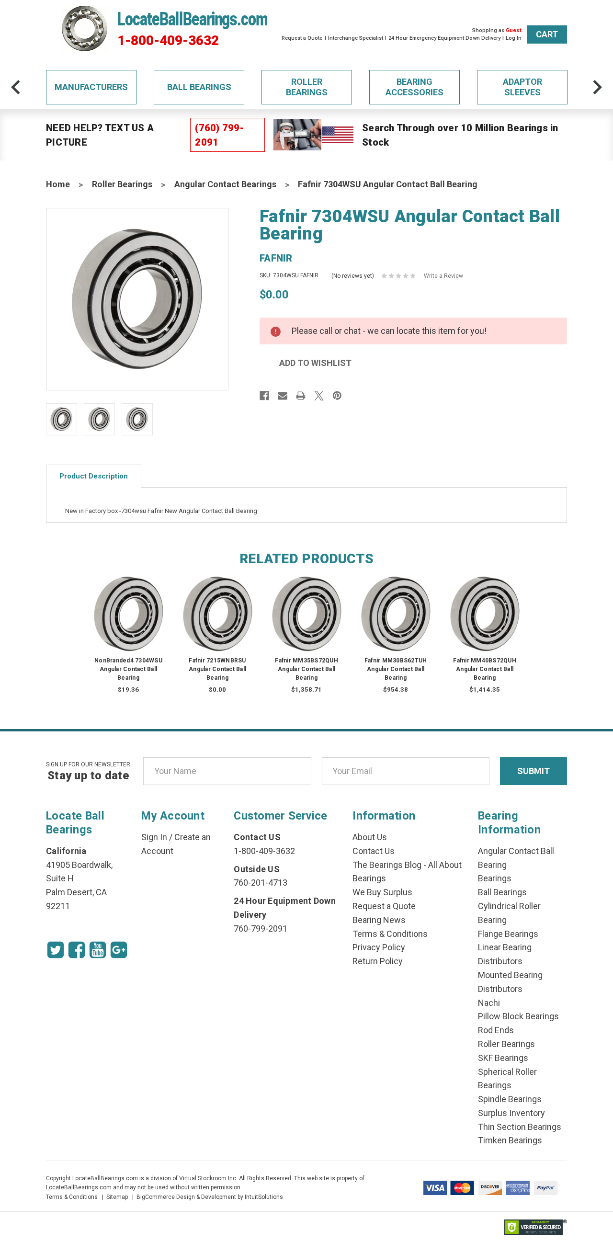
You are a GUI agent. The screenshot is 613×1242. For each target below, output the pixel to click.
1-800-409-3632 (168, 40)
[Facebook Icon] (76, 949)
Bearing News (379, 920)
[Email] (282, 395)
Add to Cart (128, 623)
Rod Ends (496, 1030)
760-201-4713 (260, 882)
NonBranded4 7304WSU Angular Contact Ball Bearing (128, 669)
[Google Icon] (118, 949)
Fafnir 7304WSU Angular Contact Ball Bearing (387, 184)
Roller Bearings (307, 87)
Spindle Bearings (510, 1099)
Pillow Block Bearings (518, 1016)
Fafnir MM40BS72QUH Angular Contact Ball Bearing (484, 669)
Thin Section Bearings (519, 1127)
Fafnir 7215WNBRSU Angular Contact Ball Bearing (217, 669)
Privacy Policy (378, 947)
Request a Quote (302, 38)
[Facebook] (264, 395)
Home (58, 184)
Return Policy (377, 961)
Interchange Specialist (355, 38)
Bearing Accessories (414, 87)
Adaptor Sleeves (522, 87)
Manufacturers (91, 87)
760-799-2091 (260, 928)
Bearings (494, 878)
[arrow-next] (597, 87)
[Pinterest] (337, 395)
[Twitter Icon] (55, 949)
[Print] (301, 395)
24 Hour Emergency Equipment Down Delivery (444, 38)
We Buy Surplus (382, 892)
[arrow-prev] (15, 87)
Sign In (154, 837)
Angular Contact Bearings (225, 184)
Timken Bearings (510, 1140)
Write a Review (443, 276)
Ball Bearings (199, 87)
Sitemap (117, 1197)
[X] (319, 395)
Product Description (93, 476)
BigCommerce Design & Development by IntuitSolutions (209, 1197)
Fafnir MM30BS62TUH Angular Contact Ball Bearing (395, 669)
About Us (369, 837)
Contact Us (373, 851)
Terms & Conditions (390, 934)
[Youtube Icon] (97, 949)
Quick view (128, 604)
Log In (514, 38)
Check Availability (217, 623)
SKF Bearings (503, 1058)
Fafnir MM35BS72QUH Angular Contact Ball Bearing (306, 669)
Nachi (489, 1003)
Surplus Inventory (511, 1113)
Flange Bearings (508, 934)
